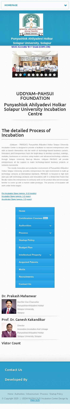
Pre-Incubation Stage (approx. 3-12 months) (19, 193)
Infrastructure (32, 394)
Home (10, 394)
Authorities (20, 394)
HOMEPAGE (11, 5)
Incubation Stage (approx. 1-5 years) (16, 196)
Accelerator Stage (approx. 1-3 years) (17, 199)
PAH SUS (35, 400)
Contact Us (13, 370)
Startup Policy (56, 394)
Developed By (16, 379)
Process (44, 394)
